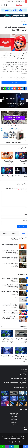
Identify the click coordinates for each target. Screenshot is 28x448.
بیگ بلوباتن (15, 297)
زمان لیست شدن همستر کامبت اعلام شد (22, 160)
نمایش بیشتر (14, 82)
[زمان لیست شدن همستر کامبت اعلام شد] (21, 155)
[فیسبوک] (26, 88)
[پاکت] (14, 88)
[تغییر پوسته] (4, 5)
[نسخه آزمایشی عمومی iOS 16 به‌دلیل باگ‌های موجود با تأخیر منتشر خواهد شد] (23, 312)
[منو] (25, 5)
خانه (25, 21)
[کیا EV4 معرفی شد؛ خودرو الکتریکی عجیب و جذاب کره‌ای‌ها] (21, 333)
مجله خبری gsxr (14, 419)
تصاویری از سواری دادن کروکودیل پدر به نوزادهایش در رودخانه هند (10, 251)
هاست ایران (19, 438)
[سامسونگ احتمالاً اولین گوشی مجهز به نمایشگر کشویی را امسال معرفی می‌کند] (23, 319)
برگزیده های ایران (14, 415)
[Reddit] (18, 88)
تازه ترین (14, 233)
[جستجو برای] (2, 5)
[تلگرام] (8, 88)
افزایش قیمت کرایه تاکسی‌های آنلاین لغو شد (10, 264)
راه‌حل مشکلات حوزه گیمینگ (17, 104)
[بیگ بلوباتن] (23, 299)
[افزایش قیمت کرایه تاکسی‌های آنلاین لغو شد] (22, 265)
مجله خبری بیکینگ (14, 413)
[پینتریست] (20, 88)
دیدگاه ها (5, 233)
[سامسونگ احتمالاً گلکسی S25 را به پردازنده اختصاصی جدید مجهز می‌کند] (23, 306)
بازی (22, 21)
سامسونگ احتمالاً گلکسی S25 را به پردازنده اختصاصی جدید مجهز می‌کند (10, 304)
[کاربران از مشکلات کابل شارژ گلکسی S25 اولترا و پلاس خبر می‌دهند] (23, 403)
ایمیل (25, 214)
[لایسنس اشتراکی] (22, 240)
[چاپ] (2, 88)
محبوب (23, 233)
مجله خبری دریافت (14, 424)
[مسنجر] (11, 88)
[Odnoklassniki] (15, 88)
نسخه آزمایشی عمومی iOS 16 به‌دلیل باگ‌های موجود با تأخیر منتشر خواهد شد (9, 311)
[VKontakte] (17, 88)
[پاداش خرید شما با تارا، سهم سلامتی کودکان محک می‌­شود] (5, 403)
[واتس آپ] (9, 88)
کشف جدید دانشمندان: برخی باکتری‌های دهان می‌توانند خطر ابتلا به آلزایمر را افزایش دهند (7, 340)
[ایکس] (24, 88)
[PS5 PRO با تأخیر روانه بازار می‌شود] (21, 170)
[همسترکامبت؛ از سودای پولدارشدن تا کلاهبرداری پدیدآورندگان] (7, 155)
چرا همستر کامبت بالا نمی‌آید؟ (7, 175)
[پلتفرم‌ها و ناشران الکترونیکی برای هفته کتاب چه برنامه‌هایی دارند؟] (22, 259)
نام (26, 208)
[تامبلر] (21, 88)
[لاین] (5, 88)
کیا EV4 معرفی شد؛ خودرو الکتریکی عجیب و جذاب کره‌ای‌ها (21, 339)
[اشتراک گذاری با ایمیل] (3, 88)
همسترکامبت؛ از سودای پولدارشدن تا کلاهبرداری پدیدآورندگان (8, 161)
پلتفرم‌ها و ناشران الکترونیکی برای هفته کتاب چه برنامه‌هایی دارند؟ (10, 258)
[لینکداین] (23, 88)
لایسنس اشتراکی (14, 238)
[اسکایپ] (12, 88)
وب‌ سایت (25, 220)
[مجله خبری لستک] (19, 5)
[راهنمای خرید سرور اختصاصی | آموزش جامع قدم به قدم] (7, 350)
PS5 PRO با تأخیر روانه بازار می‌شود (21, 175)
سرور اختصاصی (7, 438)
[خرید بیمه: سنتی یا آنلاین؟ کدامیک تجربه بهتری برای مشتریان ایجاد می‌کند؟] (23, 393)
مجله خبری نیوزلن (14, 418)
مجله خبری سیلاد (14, 422)
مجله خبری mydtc (14, 421)
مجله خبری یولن (14, 416)
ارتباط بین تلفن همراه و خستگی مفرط (10, 244)
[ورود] (7, 5)
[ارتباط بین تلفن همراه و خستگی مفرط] (22, 246)
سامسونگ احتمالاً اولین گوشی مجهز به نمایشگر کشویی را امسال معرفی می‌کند (10, 317)
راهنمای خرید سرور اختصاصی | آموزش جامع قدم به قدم (7, 355)
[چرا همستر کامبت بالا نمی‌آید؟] (7, 170)
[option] (14, 100)
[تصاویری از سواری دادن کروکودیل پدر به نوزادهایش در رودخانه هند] (22, 252)
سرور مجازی (14, 436)
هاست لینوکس (8, 436)
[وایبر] (6, 88)
